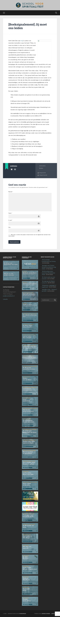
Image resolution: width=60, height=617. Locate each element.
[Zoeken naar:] (49, 300)
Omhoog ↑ (54, 613)
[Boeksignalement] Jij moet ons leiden (27, 26)
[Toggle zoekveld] (56, 12)
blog (21, 40)
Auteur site (15, 169)
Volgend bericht (43, 175)
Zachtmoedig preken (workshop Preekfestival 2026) (48, 273)
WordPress (22, 613)
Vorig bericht (42, 172)
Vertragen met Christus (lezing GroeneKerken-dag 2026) (49, 267)
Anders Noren (46, 613)
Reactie (10, 191)
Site (9, 227)
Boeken (41, 168)
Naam (10, 213)
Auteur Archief (11, 169)
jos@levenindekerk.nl (8, 296)
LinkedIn (5, 299)
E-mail (10, 220)
